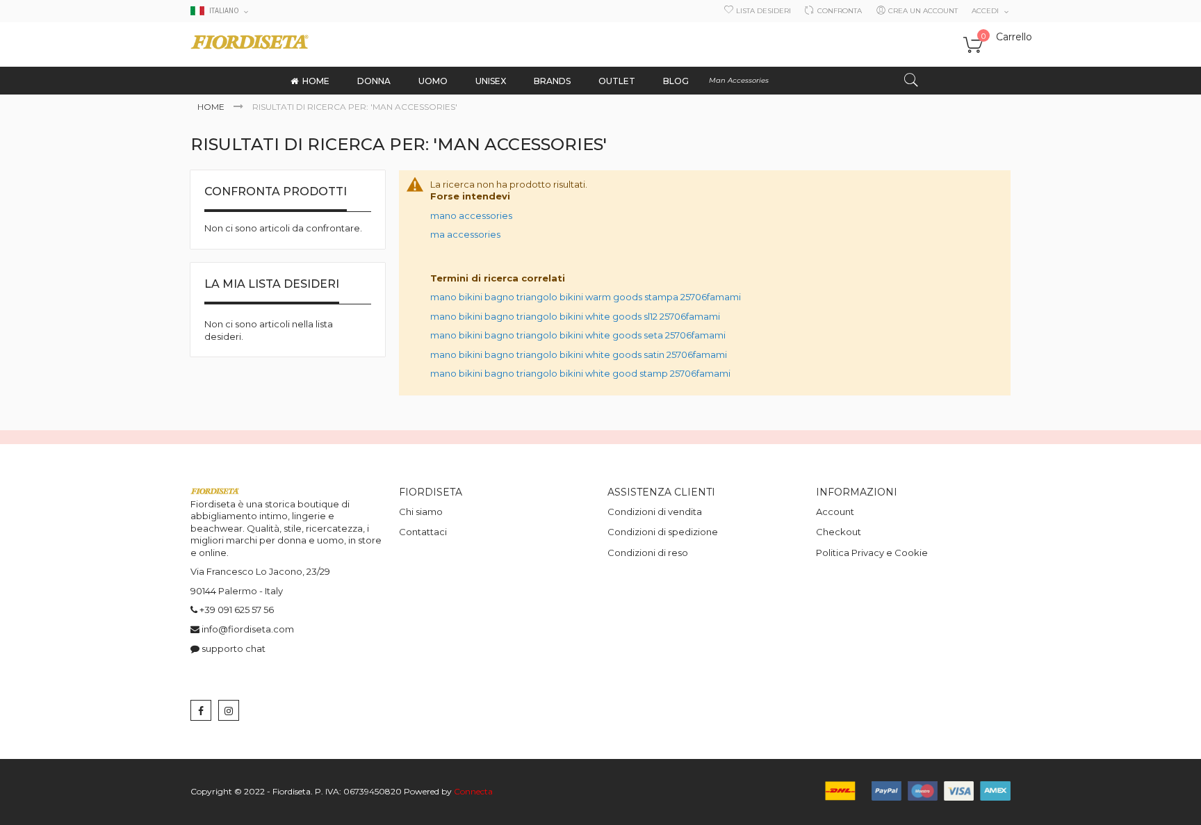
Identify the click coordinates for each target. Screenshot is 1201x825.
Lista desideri (763, 10)
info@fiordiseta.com (248, 629)
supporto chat (233, 648)
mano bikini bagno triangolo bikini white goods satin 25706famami (578, 354)
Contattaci (423, 531)
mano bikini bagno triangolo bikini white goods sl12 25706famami (575, 316)
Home (212, 106)
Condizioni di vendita (654, 511)
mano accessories (471, 215)
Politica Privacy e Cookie (872, 552)
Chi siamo (421, 511)
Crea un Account (923, 10)
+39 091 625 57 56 (236, 609)
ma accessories (465, 234)
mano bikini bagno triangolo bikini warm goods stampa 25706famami (585, 296)
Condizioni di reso (647, 552)
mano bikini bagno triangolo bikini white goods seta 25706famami (578, 335)
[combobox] (814, 81)
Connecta (473, 791)
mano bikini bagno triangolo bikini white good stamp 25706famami (580, 373)
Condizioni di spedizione (662, 531)
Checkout (838, 531)
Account (835, 511)
